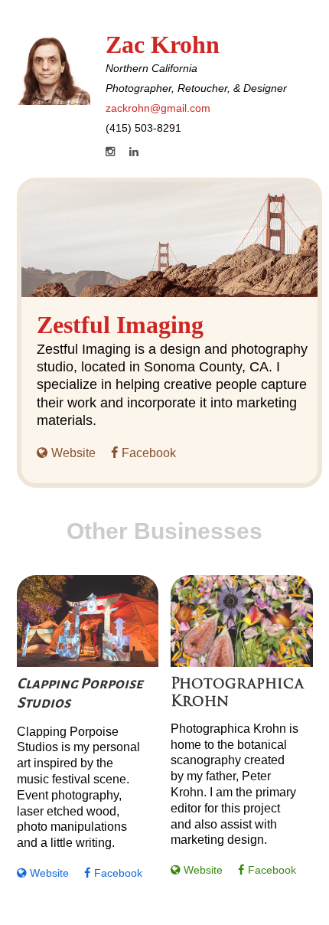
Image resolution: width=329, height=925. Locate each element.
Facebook (149, 452)
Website (73, 452)
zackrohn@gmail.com (158, 108)
